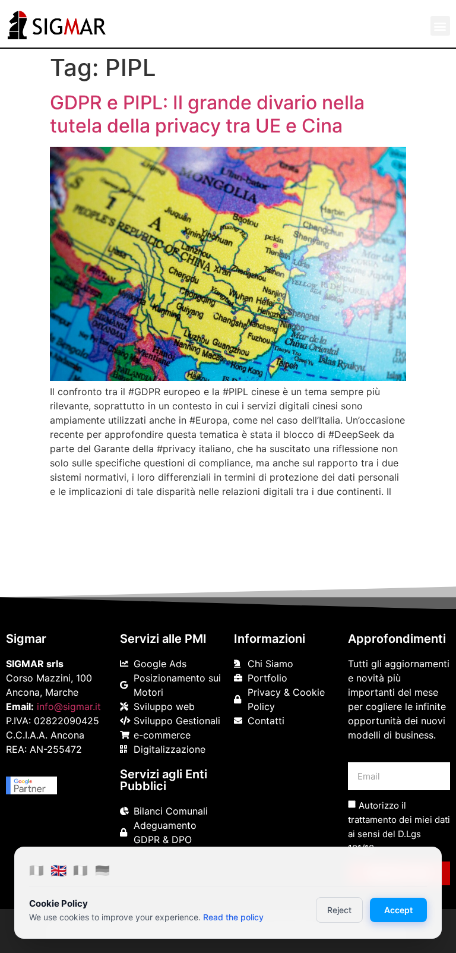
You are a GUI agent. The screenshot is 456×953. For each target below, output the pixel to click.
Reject (339, 910)
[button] (440, 26)
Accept (398, 910)
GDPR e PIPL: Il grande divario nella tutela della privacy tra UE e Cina (207, 114)
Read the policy (233, 917)
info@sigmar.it (69, 706)
